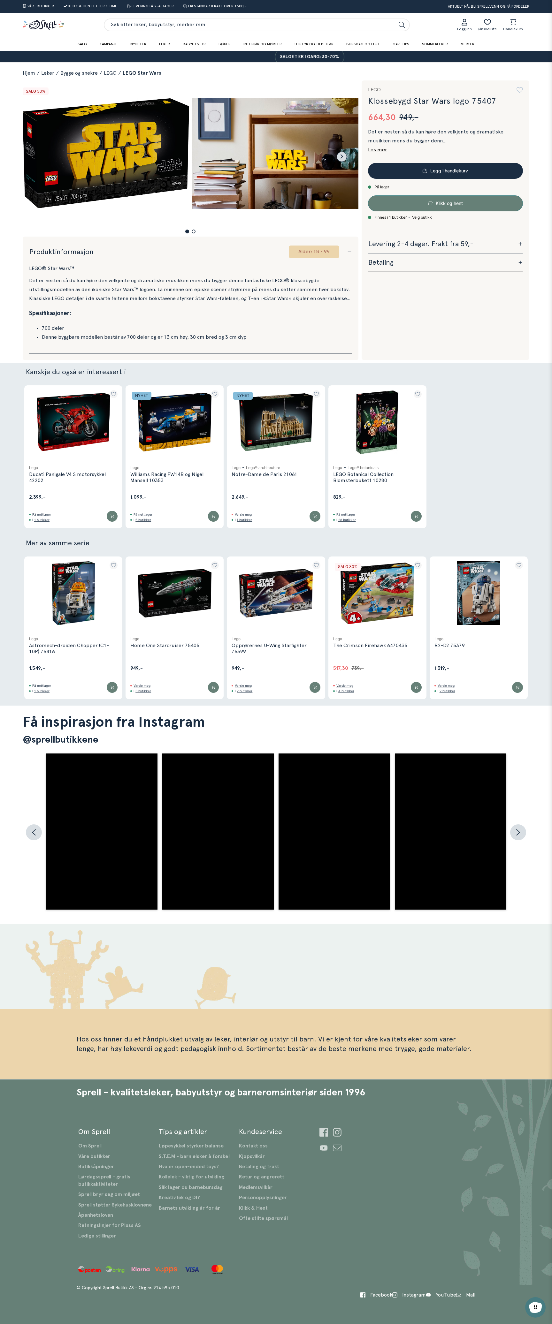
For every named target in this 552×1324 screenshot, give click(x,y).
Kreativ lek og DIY (179, 1197)
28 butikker (347, 520)
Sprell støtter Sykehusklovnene (115, 1204)
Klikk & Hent (253, 1208)
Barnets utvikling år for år (189, 1208)
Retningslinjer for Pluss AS (109, 1225)
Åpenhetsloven (95, 1215)
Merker (467, 44)
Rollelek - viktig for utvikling (191, 1176)
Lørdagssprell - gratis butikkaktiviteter (104, 1180)
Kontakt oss (253, 1145)
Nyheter (138, 44)
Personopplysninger (263, 1197)
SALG (82, 44)
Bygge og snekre (79, 73)
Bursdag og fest (363, 44)
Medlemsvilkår (255, 1187)
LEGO (110, 73)
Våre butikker (94, 1156)
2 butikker (244, 691)
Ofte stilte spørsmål (263, 1218)
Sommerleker (435, 44)
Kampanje (109, 44)
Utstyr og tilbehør (314, 44)
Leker (164, 44)
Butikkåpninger (96, 1166)
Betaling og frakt (259, 1166)
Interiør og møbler (262, 44)
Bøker (224, 44)
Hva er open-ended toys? (189, 1166)
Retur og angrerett (261, 1176)
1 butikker (42, 520)
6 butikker (143, 520)
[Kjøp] (112, 516)
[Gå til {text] (323, 1133)
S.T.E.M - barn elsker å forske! (194, 1156)
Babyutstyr (194, 44)
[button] (187, 231)
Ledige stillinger (97, 1235)
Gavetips (401, 44)
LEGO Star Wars (142, 73)
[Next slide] (342, 157)
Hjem (29, 73)
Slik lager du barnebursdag (191, 1187)
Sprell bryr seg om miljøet (109, 1194)
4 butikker (346, 691)
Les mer (377, 149)
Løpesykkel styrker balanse (191, 1145)
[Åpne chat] (535, 1307)
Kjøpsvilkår (252, 1156)
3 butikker (143, 691)
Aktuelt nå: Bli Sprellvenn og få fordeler (488, 6)
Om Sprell (90, 1145)
